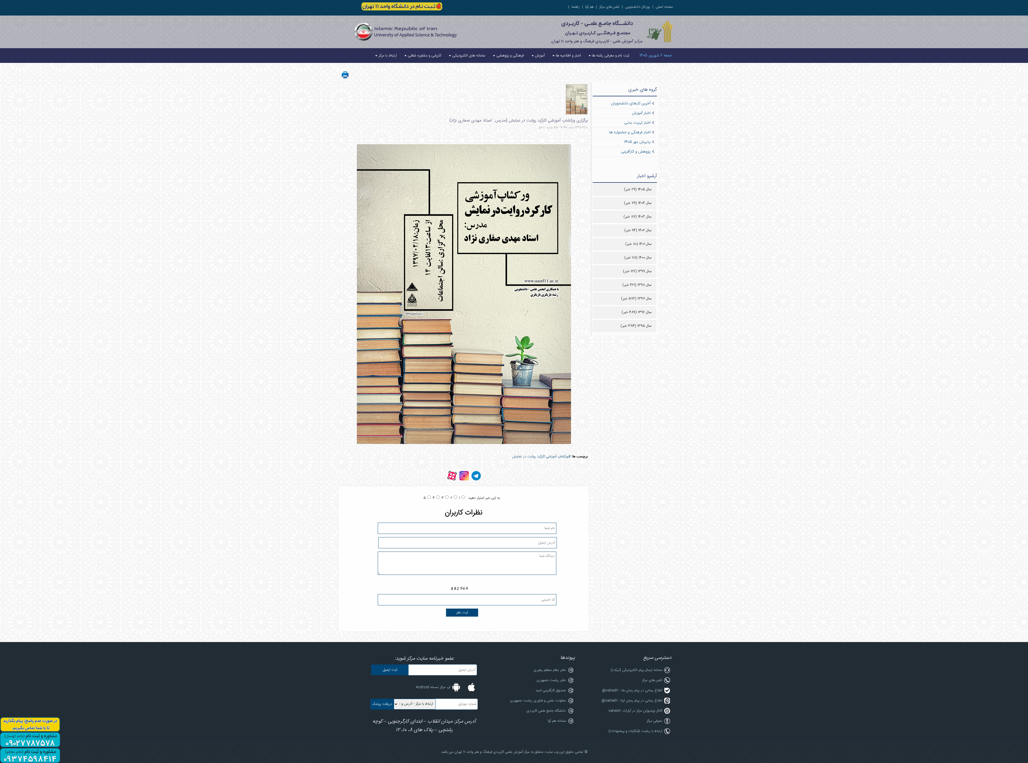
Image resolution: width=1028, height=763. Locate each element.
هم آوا (589, 7)
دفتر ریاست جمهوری (551, 680)
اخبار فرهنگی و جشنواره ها (630, 132)
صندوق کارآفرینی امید (551, 690)
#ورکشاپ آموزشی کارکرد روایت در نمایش (541, 457)
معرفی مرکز (654, 721)
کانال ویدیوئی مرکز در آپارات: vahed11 (635, 711)
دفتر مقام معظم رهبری (550, 670)
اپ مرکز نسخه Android (433, 687)
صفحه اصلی (664, 7)
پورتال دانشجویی (637, 7)
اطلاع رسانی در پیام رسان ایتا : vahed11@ (632, 701)
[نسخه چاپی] (345, 78)
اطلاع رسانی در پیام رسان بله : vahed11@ (632, 690)
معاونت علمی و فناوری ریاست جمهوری (538, 701)
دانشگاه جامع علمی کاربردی (546, 711)
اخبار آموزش (641, 113)
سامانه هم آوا (557, 721)
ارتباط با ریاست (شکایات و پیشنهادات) (635, 731)
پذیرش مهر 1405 (637, 142)
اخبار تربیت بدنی (637, 123)
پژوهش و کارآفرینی (636, 152)
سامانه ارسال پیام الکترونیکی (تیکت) (636, 670)
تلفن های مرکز (609, 7)
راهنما (576, 7)
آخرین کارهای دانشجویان (631, 103)
